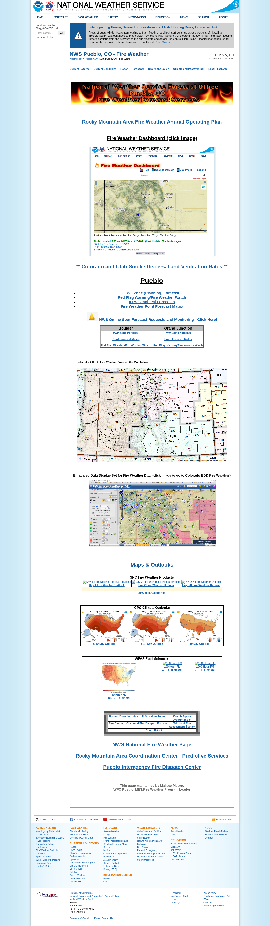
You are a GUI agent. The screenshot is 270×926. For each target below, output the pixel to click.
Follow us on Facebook (85, 819)
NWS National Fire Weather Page (151, 744)
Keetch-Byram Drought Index (182, 718)
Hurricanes (41, 847)
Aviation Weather (111, 859)
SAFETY (113, 17)
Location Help (44, 37)
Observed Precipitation (81, 853)
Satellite (73, 872)
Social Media (177, 831)
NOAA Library (178, 856)
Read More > (162, 42)
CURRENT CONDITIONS (84, 843)
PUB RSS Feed (223, 819)
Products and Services (216, 834)
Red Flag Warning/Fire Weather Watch (152, 297)
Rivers (106, 847)
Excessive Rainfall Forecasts (50, 837)
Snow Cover (76, 868)
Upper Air (74, 859)
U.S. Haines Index (153, 716)
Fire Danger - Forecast (153, 723)
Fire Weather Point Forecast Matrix (152, 306)
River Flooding (43, 840)
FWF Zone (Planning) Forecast (151, 293)
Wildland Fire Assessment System (182, 725)
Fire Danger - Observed (124, 723)
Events (174, 834)
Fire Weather (110, 837)
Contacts (209, 837)
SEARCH (203, 17)
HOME (40, 17)
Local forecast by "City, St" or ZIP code (47, 26)
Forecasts (138, 68)
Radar (124, 68)
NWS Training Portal (181, 853)
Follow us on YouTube (119, 819)
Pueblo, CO (91, 59)
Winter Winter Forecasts (48, 859)
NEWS (184, 17)
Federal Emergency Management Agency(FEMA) (151, 852)
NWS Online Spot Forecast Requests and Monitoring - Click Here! (158, 320)
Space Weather (43, 856)
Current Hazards (80, 68)
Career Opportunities (213, 905)
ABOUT (223, 17)
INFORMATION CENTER (117, 875)
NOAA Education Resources (185, 843)
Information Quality (180, 896)
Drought (107, 834)
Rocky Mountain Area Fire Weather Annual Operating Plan (152, 122)
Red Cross (142, 847)
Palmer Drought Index (123, 716)
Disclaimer (176, 892)
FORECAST (61, 17)
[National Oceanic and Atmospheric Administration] (37, 6)
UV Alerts (40, 853)
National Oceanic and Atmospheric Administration (94, 896)
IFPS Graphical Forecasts (152, 302)
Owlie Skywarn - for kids (149, 831)
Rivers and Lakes (158, 68)
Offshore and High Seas (115, 853)
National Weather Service (82, 899)
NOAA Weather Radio (148, 834)
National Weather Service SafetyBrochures (150, 858)
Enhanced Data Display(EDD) (43, 864)
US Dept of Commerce (81, 892)
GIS (105, 881)
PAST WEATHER (88, 17)
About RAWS (154, 730)
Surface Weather (78, 856)
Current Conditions (105, 68)
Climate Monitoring (79, 831)
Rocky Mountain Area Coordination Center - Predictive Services (152, 756)
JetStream (176, 849)
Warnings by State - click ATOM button (48, 833)
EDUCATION (162, 17)
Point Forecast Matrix (126, 339)
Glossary (175, 846)
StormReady (143, 837)
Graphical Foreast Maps (115, 843)
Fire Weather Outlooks (47, 850)
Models (107, 878)
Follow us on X (47, 819)
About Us (207, 902)
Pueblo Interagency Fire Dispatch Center (152, 767)
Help (173, 899)
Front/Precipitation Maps (115, 840)
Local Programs (218, 68)
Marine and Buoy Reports (82, 862)
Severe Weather (111, 831)
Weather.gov (76, 59)
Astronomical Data (79, 834)
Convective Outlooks (46, 843)
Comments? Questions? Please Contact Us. (91, 918)
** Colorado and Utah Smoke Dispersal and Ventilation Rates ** (151, 266)
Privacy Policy (209, 892)
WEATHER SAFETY (148, 828)
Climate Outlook (111, 862)
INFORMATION (137, 17)
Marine (106, 850)
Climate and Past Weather (188, 68)
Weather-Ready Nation (216, 831)
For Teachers (177, 859)
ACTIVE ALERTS (46, 828)
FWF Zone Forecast (125, 332)
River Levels (76, 849)
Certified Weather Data (81, 837)
